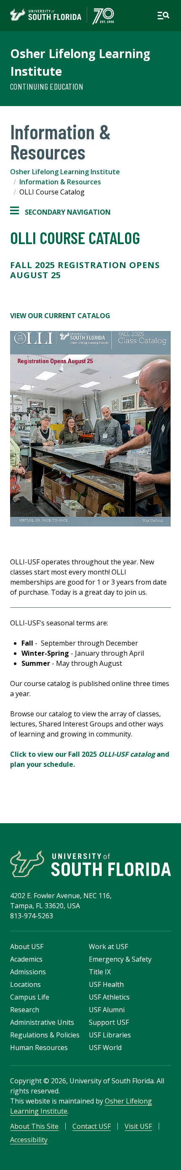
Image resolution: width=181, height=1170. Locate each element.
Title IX (100, 971)
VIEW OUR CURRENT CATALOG (60, 315)
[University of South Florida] (90, 864)
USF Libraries (110, 1035)
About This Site (34, 1126)
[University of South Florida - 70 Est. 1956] (62, 15)
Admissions (28, 971)
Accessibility (29, 1139)
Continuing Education (46, 86)
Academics (26, 959)
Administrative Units (42, 1022)
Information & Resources (60, 181)
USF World (105, 1047)
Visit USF (138, 1126)
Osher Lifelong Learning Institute (65, 171)
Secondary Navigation (60, 212)
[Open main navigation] (163, 15)
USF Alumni (107, 1009)
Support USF (109, 1022)
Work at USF (108, 946)
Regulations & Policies (45, 1035)
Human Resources (39, 1047)
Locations (25, 984)
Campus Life (29, 997)
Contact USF (91, 1126)
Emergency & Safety (120, 959)
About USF (26, 946)
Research (24, 1009)
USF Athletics (109, 997)
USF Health (106, 984)
